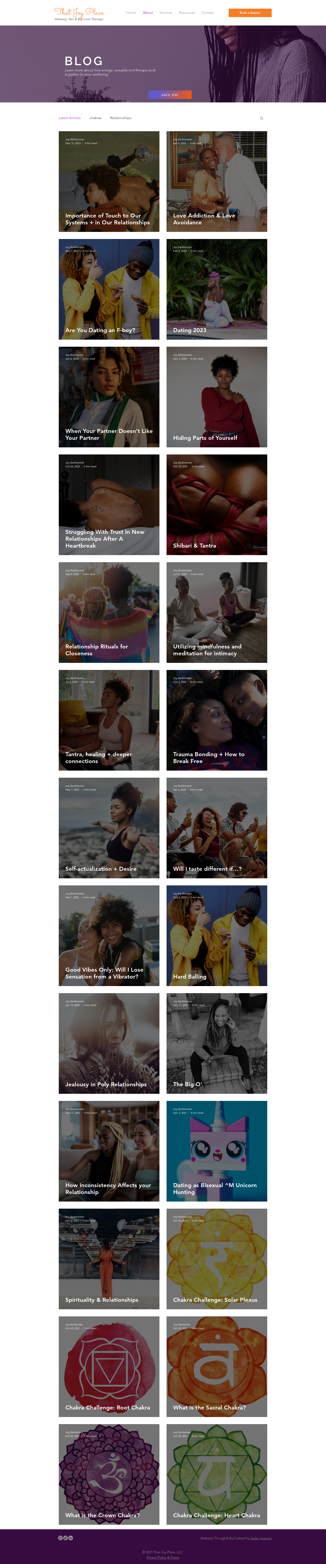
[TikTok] (65, 1538)
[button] (261, 118)
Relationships (120, 118)
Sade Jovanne (261, 1538)
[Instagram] (60, 1538)
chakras (95, 118)
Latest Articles (70, 118)
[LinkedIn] (70, 1538)
